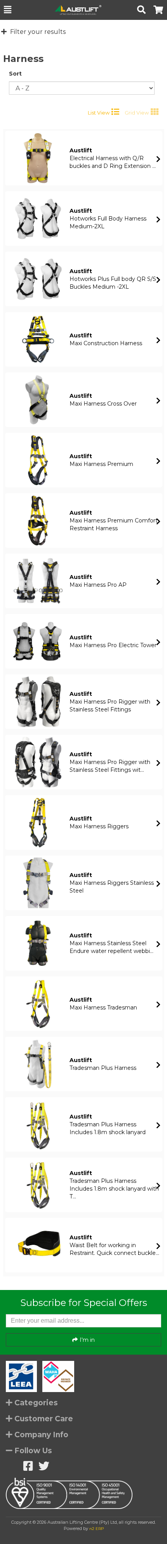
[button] (7, 10)
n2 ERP (96, 1528)
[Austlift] (74, 10)
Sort (15, 73)
